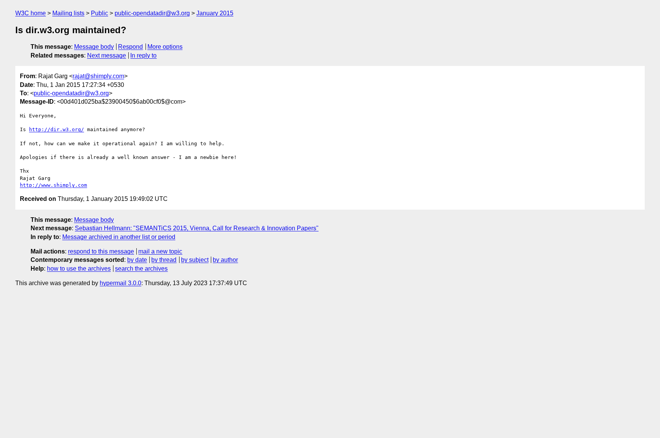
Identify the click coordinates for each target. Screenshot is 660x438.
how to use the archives (79, 268)
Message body (94, 46)
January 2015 (214, 13)
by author (225, 260)
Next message (106, 55)
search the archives (141, 268)
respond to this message (101, 251)
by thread (163, 260)
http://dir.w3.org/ (56, 129)
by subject (195, 260)
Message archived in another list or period (118, 237)
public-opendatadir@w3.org (152, 13)
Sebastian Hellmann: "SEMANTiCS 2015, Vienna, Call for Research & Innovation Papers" (197, 228)
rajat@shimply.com (98, 76)
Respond (130, 46)
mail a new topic (160, 251)
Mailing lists (68, 13)
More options (165, 46)
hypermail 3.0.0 (120, 283)
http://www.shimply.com (53, 185)
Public (99, 13)
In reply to (143, 55)
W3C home (30, 13)
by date (137, 260)
